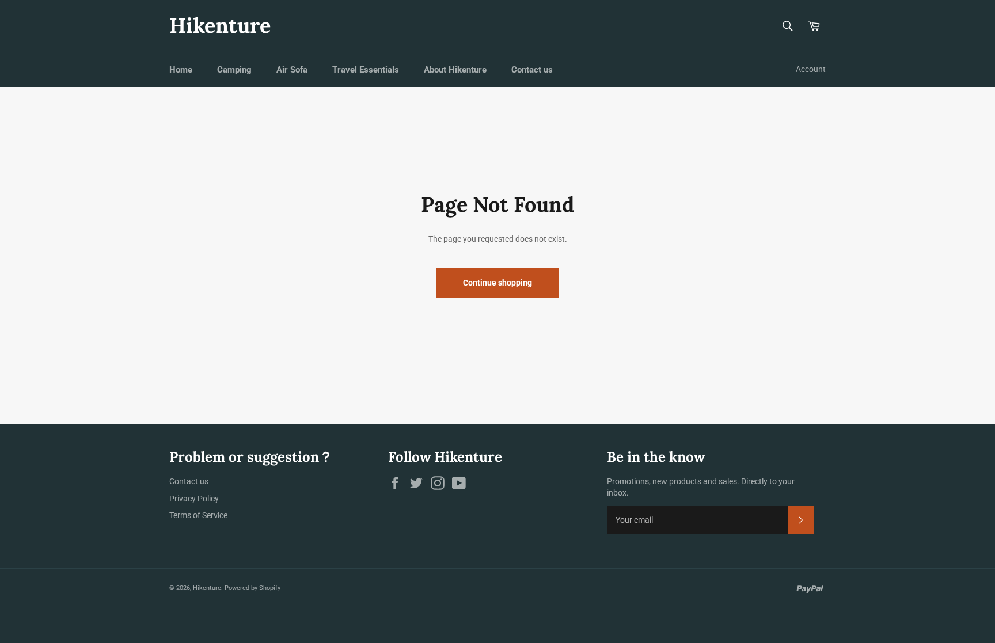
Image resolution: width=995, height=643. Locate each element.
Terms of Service (198, 515)
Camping (234, 69)
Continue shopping (497, 282)
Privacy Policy (194, 498)
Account (811, 69)
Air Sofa (291, 69)
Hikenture (220, 25)
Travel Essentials (365, 69)
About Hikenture (455, 69)
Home (180, 69)
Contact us (532, 69)
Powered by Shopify (252, 588)
